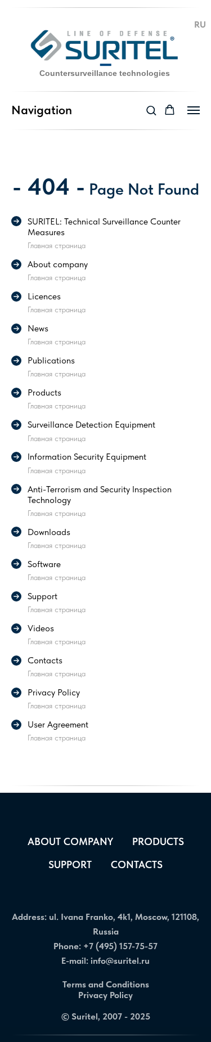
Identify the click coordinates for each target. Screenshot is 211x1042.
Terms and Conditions (105, 984)
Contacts (137, 864)
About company (70, 841)
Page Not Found (142, 189)
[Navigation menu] (193, 110)
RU (200, 24)
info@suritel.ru (120, 960)
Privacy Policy (105, 995)
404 (49, 186)
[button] (151, 110)
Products (158, 841)
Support (70, 864)
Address (28, 916)
